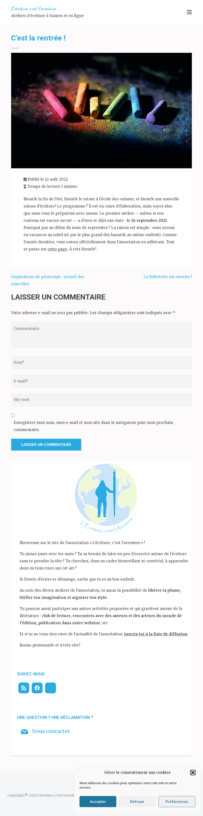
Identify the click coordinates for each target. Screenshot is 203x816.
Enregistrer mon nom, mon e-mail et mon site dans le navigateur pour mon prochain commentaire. (93, 426)
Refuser (137, 801)
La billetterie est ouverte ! (168, 276)
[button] (192, 772)
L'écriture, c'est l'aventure (33, 8)
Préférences (177, 801)
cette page (57, 249)
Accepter (98, 801)
